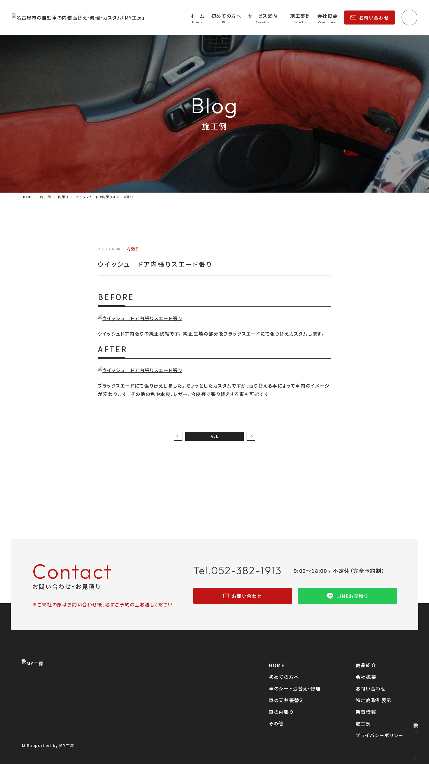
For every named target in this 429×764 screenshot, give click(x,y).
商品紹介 (366, 665)
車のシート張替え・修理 (295, 688)
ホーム (197, 15)
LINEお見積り (352, 595)
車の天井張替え (286, 700)
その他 (276, 723)
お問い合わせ (374, 17)
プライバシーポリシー (380, 735)
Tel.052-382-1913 (237, 570)
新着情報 (366, 711)
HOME (277, 665)
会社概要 (327, 15)
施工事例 (300, 15)
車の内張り (281, 711)
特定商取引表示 (374, 700)
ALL (215, 436)
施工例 (363, 723)
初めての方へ (226, 15)
